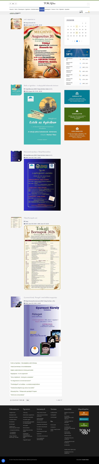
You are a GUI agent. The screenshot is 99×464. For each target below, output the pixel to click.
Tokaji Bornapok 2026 (30, 218)
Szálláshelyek (54, 412)
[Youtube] (13, 3)
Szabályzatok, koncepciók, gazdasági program (69, 428)
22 (82, 32)
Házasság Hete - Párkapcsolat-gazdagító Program (24, 391)
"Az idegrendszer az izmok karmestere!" (21, 380)
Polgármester (12, 412)
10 (23, 400)
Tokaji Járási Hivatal (41, 412)
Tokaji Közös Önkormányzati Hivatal (14, 427)
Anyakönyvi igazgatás (28, 417)
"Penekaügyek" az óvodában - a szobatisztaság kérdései (25, 384)
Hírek (16, 9)
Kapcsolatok (67, 9)
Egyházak (39, 433)
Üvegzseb (66, 424)
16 (85, 29)
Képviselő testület (13, 417)
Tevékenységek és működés (68, 422)
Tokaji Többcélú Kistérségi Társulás (13, 436)
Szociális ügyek (26, 419)
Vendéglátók (53, 414)
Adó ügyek (25, 425)
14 (79, 29)
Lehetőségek (54, 417)
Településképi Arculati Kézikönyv (69, 442)
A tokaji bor (53, 427)
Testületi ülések (13, 419)
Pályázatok (61, 9)
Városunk (11, 9)
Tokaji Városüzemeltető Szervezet (42, 415)
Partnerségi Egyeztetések (67, 432)
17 (68, 32)
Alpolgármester (12, 414)
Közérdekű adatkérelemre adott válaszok (69, 417)
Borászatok (53, 424)
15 (82, 29)
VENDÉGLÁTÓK (77, 114)
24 (68, 35)
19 (73, 32)
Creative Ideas (85, 459)
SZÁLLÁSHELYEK (77, 131)
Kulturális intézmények (42, 424)
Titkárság (25, 412)
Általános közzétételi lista (69, 413)
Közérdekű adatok (34, 9)
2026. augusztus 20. (29, 19)
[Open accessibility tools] (3, 460)
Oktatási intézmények (42, 422)
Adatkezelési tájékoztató (70, 449)
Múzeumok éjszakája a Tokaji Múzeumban (37, 152)
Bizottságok (12, 424)
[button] (74, 41)
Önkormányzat (21, 9)
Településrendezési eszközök (68, 438)
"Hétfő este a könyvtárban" (17, 394)
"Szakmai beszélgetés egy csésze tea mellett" (22, 387)
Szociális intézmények (42, 426)
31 (68, 39)
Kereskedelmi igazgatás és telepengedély (28, 422)
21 (79, 32)
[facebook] (10, 3)
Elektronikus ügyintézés (28, 414)
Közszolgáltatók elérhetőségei (40, 439)
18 (71, 32)
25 (71, 35)
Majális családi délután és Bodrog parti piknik (22, 370)
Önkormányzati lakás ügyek (28, 430)
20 (76, 32)
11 (70, 29)
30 (85, 35)
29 (82, 35)
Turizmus (53, 9)
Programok (42, 9)
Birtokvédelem (26, 427)
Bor (57, 9)
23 (85, 32)
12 (73, 29)
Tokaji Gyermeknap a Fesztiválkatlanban (21, 366)
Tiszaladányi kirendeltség (13, 433)
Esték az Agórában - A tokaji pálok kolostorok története (41, 85)
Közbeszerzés (67, 435)
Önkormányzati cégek (42, 431)
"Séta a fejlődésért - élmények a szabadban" (22, 377)
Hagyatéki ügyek (27, 439)
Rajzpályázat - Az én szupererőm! (19, 373)
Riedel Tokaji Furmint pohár (55, 430)
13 (76, 29)
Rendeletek (11, 421)
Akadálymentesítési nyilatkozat (68, 452)
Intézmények (47, 9)
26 (73, 35)
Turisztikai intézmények (42, 436)
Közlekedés (67, 445)
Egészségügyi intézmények (40, 419)
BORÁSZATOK (77, 96)
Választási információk (14, 13)
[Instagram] (15, 3)
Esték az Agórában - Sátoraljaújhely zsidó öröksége (24, 363)
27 (76, 35)
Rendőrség (39, 429)
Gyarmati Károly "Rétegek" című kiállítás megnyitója (40, 297)
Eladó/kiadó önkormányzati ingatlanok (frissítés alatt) (27, 435)
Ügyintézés (27, 9)
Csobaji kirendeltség (14, 430)
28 (79, 35)
